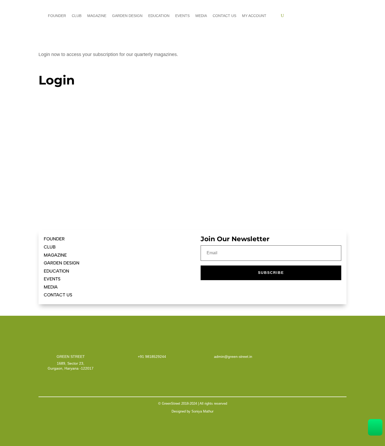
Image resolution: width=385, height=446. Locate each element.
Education (158, 16)
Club (76, 16)
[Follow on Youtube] (137, 239)
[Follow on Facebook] (126, 239)
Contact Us (224, 16)
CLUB (50, 247)
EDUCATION (56, 271)
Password (49, 141)
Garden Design (127, 16)
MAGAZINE (55, 255)
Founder (57, 16)
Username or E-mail (58, 117)
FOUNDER (54, 238)
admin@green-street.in (233, 356)
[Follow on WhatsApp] (158, 239)
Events (182, 16)
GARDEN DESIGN (61, 263)
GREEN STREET (71, 356)
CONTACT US (58, 294)
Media (201, 16)
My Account (254, 16)
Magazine (96, 16)
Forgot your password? (111, 196)
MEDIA (51, 287)
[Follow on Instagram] (147, 239)
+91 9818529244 (152, 356)
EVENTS (52, 278)
